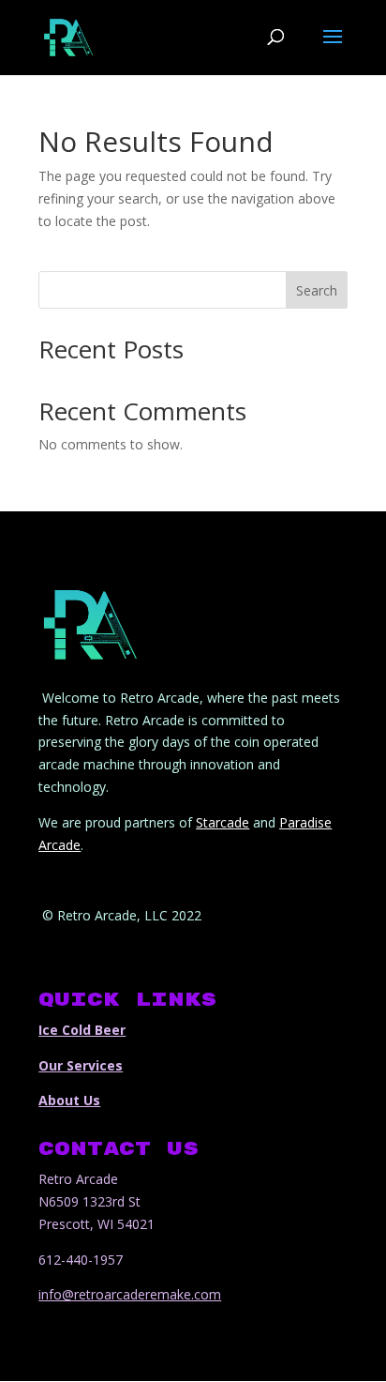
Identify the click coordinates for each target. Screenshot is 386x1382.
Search (316, 290)
